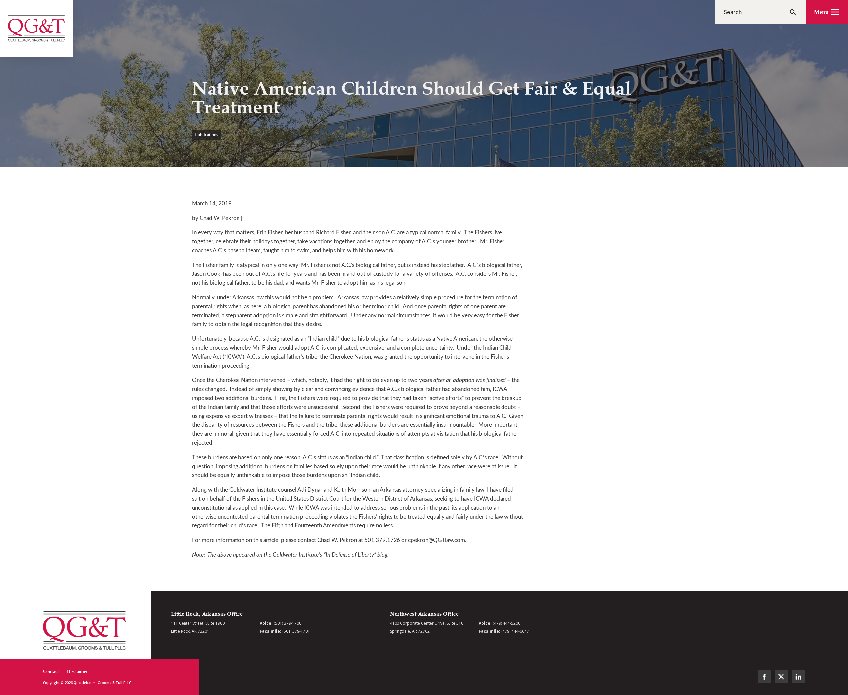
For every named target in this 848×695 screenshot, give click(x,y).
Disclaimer (77, 671)
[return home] (36, 28)
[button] (827, 12)
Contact (51, 671)
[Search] (793, 12)
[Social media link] (764, 676)
